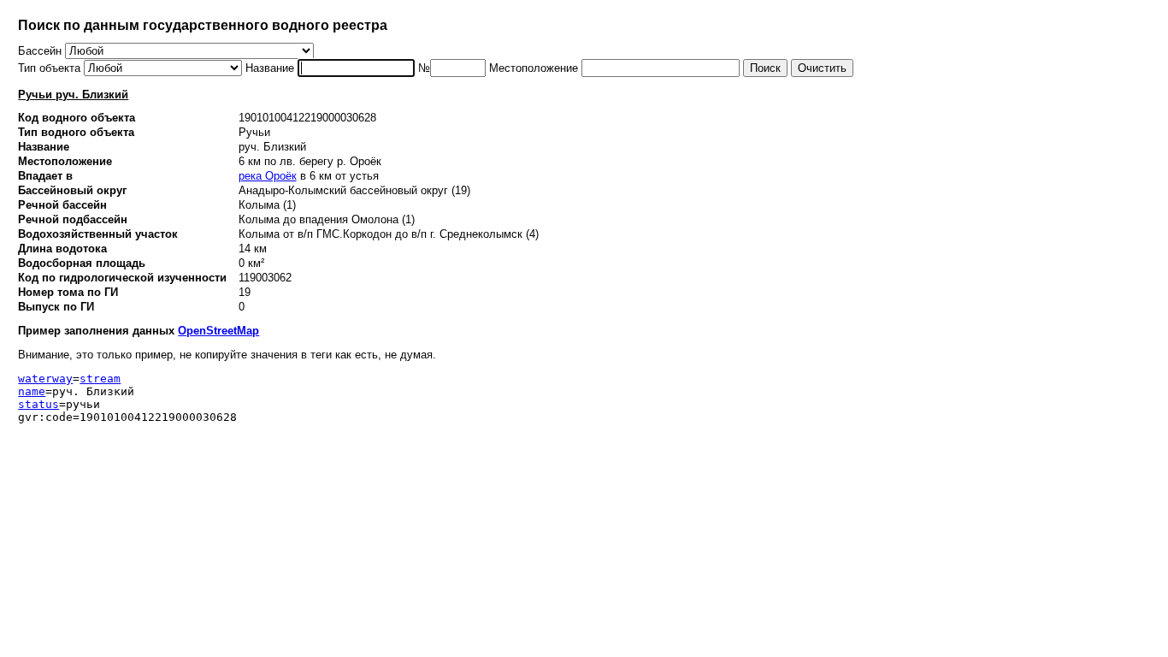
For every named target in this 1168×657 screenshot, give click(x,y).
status (38, 404)
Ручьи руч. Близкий (73, 94)
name (31, 391)
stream (100, 378)
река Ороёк (268, 175)
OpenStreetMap (218, 330)
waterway (45, 378)
